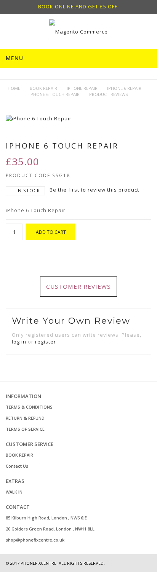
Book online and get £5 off (77, 6)
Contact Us (17, 466)
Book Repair (43, 88)
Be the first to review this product (94, 189)
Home (14, 88)
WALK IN (14, 492)
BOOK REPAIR (19, 455)
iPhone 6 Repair (124, 88)
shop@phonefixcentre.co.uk (35, 540)
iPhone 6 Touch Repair (54, 94)
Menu (14, 58)
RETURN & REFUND (25, 418)
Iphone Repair (82, 88)
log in (19, 341)
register (45, 341)
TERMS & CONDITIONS (29, 407)
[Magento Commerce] (78, 31)
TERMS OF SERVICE (25, 429)
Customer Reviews (78, 286)
